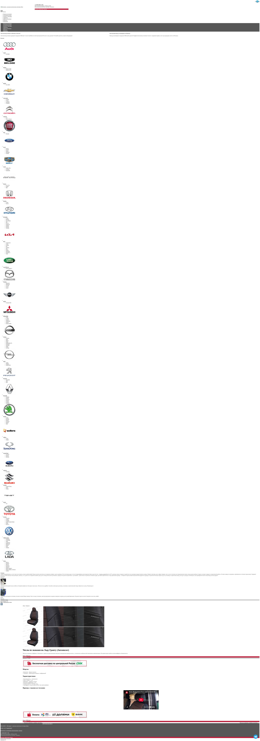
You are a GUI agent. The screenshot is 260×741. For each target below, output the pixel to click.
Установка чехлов (7, 15)
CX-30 (7, 285)
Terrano (7, 345)
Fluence (7, 399)
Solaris (7, 225)
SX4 (7, 487)
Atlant (7, 439)
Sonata (7, 226)
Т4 (6, 503)
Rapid (7, 422)
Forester (7, 471)
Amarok (7, 539)
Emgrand (8, 170)
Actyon (7, 454)
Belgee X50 (8, 68)
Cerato (7, 245)
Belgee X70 (8, 70)
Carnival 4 (8, 242)
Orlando (7, 103)
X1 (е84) (8, 84)
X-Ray (7, 570)
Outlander (8, 321)
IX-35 (7, 223)
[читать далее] (102, 574)
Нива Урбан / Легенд (11, 569)
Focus (7, 148)
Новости (5, 20)
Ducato (7, 133)
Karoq (7, 420)
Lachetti (7, 101)
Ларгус (7, 567)
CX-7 (7, 288)
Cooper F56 (8, 302)
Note (7, 341)
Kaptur (7, 400)
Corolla (7, 520)
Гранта (7, 563)
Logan (7, 401)
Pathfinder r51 (9, 343)
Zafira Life (8, 365)
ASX (7, 317)
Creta (7, 218)
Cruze (7, 100)
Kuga (7, 150)
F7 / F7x (8, 185)
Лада (24, 605)
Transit (7, 153)
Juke (7, 339)
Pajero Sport (8, 323)
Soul (7, 253)
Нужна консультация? (6, 738)
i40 (6, 221)
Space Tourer (9, 119)
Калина (7, 565)
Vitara (7, 488)
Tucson (7, 228)
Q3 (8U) (8, 54)
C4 (6, 117)
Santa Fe (8, 224)
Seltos (7, 250)
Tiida (7, 346)
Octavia (7, 421)
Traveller (8, 379)
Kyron (7, 455)
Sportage (8, 251)
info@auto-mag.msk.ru (47, 723)
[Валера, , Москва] (3, 584)
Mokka (7, 363)
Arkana (7, 397)
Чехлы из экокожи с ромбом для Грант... (33, 722)
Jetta (7, 541)
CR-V (7, 203)
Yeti (7, 423)
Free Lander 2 (9, 268)
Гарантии (5, 17)
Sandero (7, 403)
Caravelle (8, 540)
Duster (7, 398)
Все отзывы (3, 601)
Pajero (7, 322)
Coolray (7, 169)
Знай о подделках (7, 19)
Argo (7, 438)
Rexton (7, 456)
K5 (6, 246)
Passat (7, 545)
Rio (7, 248)
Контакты (5, 21)
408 (7, 382)
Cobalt (7, 99)
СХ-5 (7, 286)
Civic (7, 202)
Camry (7, 519)
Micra (7, 340)
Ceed (7, 244)
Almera (7, 338)
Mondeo (8, 152)
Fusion (7, 149)
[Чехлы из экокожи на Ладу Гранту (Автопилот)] (33, 626)
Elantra (7, 219)
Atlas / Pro (8, 168)
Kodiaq (7, 419)
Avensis (7, 518)
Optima (7, 247)
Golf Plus (8, 542)
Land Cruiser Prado (10, 521)
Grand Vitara (9, 486)
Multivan (8, 543)
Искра (7, 564)
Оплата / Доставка (7, 16)
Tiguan (7, 547)
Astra (7, 362)
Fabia (7, 417)
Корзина (2, 739)
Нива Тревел (9, 568)
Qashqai (7, 344)
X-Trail (7, 347)
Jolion (7, 186)
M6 (6, 187)
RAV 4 (7, 524)
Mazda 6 (8, 284)
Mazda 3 (8, 283)
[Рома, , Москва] (3, 595)
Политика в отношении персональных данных (11, 730)
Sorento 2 (8, 252)
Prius (7, 523)
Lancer (7, 319)
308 (7, 381)
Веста (7, 562)
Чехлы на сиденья (7, 14)
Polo (7, 546)
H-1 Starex (8, 220)
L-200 (7, 318)
